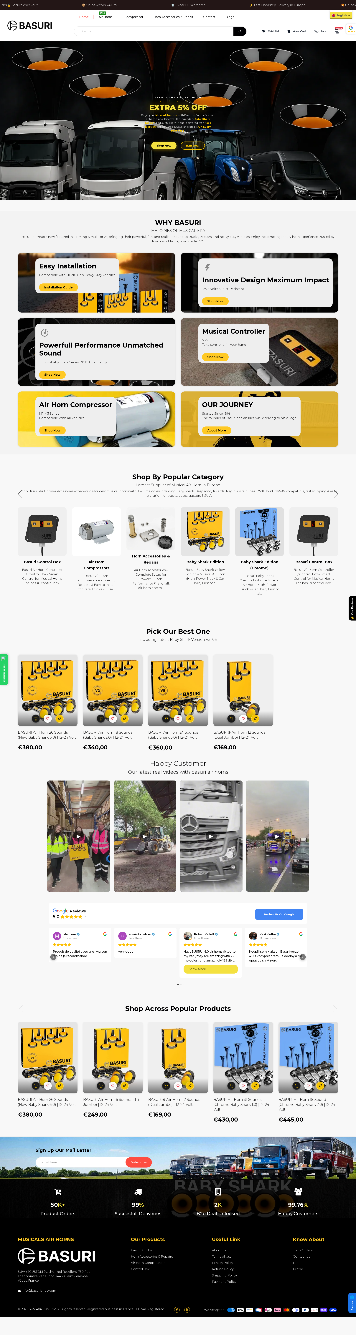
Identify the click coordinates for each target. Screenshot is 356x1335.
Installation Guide (58, 287)
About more (216, 430)
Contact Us (301, 1256)
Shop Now (163, 145)
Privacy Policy (222, 1263)
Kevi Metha (268, 934)
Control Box (140, 1269)
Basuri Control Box (259, 562)
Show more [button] (197, 969)
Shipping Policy (224, 1275)
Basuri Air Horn (142, 1250)
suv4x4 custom (140, 934)
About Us (219, 1250)
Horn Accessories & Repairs (152, 1256)
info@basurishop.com (38, 1290)
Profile (298, 1269)
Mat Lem (69, 934)
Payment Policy (224, 1281)
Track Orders (302, 1250)
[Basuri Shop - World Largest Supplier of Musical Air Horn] (29, 25)
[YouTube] (187, 1309)
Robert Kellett (204, 934)
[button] (334, 494)
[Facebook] (177, 1309)
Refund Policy (222, 1269)
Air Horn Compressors (148, 1263)
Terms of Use (222, 1256)
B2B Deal (192, 145)
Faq (296, 1263)
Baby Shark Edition (151, 562)
